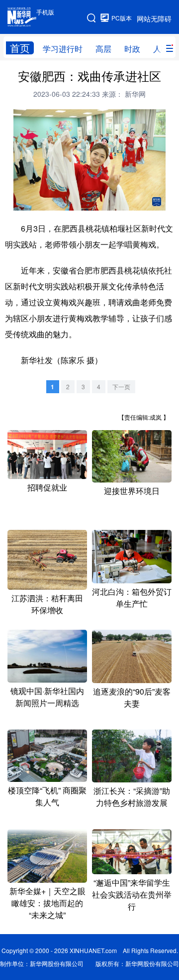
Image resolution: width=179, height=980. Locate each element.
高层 (103, 48)
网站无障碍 (154, 18)
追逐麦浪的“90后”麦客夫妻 (132, 697)
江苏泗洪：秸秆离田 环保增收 (47, 604)
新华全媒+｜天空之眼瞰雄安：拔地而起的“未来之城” (47, 903)
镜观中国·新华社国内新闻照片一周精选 (47, 697)
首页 (20, 47)
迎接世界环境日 (132, 490)
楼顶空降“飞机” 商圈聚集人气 (47, 796)
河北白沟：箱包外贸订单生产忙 (132, 597)
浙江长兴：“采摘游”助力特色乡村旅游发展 (131, 796)
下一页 (121, 386)
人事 (161, 48)
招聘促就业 (47, 487)
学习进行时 (63, 48)
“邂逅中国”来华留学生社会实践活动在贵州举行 (132, 894)
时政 (132, 48)
